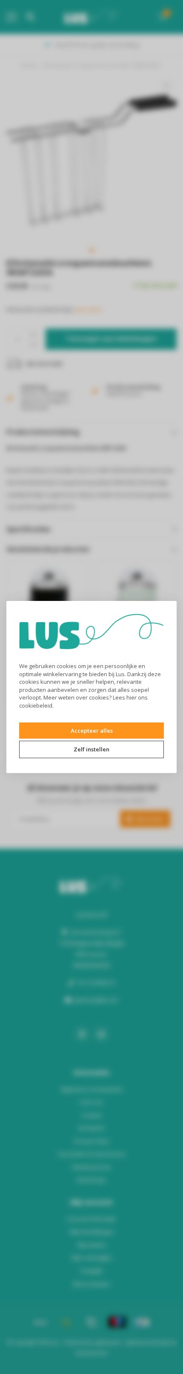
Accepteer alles (92, 730)
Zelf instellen (91, 749)
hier (131, 697)
